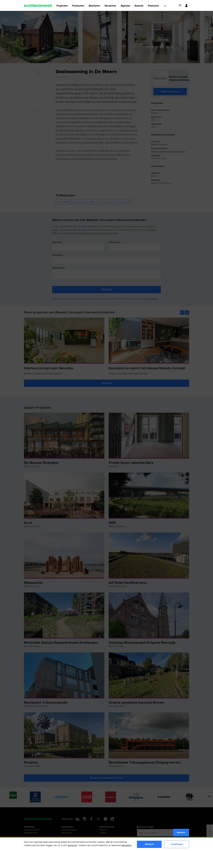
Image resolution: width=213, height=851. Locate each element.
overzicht (72, 845)
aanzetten (126, 845)
